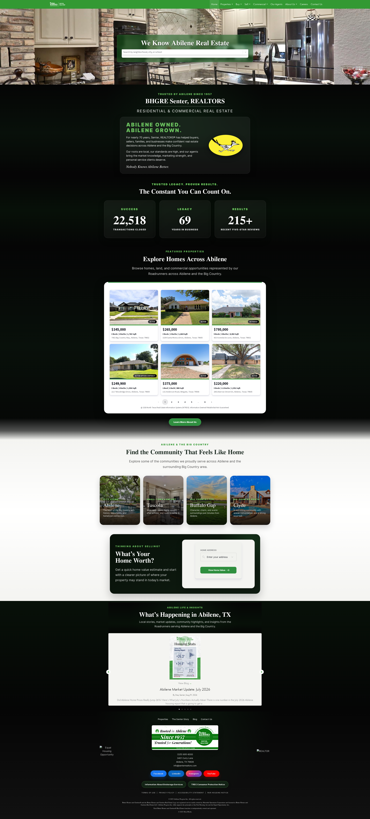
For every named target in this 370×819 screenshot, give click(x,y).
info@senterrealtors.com (185, 765)
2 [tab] (182, 709)
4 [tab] (187, 709)
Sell (248, 6)
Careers (304, 4)
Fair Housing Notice (218, 793)
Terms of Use (148, 793)
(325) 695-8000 (185, 754)
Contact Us (316, 4)
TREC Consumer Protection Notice (208, 784)
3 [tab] (185, 709)
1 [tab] (179, 709)
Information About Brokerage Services (164, 784)
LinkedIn (176, 773)
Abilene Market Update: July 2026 (185, 689)
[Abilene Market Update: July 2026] (185, 657)
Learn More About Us (185, 422)
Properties (227, 6)
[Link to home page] (59, 4)
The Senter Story (180, 719)
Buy (239, 6)
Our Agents (276, 4)
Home (214, 4)
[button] (108, 672)
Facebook (158, 773)
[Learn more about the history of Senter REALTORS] (226, 145)
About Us (291, 6)
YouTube (211, 773)
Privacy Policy (166, 793)
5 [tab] (190, 709)
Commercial (261, 6)
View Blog (185, 683)
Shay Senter (180, 695)
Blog (195, 719)
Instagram (194, 773)
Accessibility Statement (191, 793)
